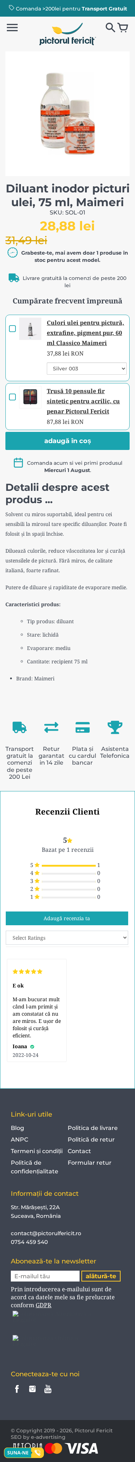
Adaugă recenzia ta (67, 918)
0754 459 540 (30, 1241)
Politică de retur (91, 1139)
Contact (79, 1151)
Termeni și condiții (37, 1151)
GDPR (43, 1305)
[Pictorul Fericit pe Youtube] (48, 1393)
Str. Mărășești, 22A (35, 1207)
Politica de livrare (93, 1128)
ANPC (19, 1139)
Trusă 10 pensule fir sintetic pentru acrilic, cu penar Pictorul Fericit (83, 401)
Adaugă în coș (67, 441)
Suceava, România (36, 1215)
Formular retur (90, 1162)
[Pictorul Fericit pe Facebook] (17, 1393)
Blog (17, 1128)
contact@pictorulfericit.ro (46, 1233)
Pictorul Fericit (94, 1430)
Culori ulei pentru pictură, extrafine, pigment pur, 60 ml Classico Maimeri (85, 333)
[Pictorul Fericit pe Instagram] (32, 1393)
